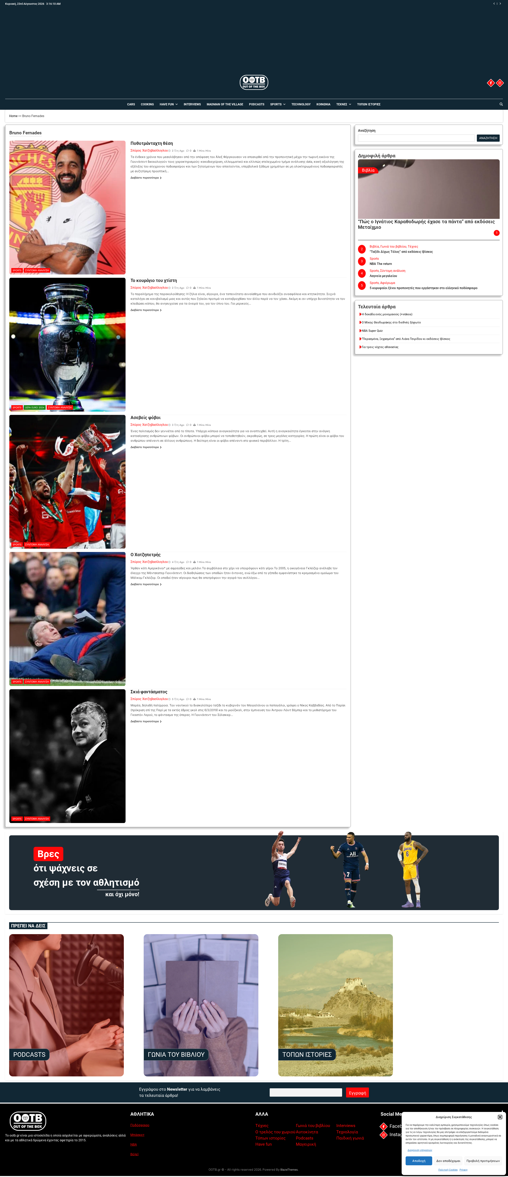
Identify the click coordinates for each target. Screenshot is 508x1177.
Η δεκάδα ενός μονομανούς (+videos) (387, 314)
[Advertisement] (254, 44)
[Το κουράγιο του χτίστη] (67, 302)
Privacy (464, 1169)
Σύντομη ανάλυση (37, 270)
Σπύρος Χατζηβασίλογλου (149, 150)
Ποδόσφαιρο (139, 1125)
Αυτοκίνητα (307, 1132)
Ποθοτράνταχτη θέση (152, 143)
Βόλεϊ (134, 1154)
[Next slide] (500, 3)
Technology (301, 104)
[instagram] (500, 83)
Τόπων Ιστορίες (369, 104)
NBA (133, 1144)
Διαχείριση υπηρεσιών (420, 1150)
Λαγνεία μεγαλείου (383, 276)
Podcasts (256, 104)
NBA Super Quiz (372, 331)
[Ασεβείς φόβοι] (67, 439)
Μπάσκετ (137, 1135)
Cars (131, 104)
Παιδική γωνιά (350, 1138)
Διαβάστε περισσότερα (145, 178)
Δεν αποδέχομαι (448, 1161)
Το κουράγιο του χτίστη (154, 280)
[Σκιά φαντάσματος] (67, 714)
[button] (500, 1117)
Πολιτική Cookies (448, 1169)
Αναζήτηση (366, 130)
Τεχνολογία (347, 1132)
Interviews (192, 104)
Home (13, 116)
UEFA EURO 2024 (34, 407)
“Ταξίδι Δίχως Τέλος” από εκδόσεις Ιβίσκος (401, 252)
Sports (276, 104)
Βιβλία (368, 170)
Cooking (147, 104)
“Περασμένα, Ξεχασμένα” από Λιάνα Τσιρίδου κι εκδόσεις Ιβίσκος (398, 3)
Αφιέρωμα (387, 283)
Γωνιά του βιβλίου (393, 246)
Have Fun (167, 104)
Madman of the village (225, 104)
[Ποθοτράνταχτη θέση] (67, 165)
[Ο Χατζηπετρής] (67, 577)
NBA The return (381, 264)
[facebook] (491, 83)
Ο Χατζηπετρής (146, 554)
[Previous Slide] (494, 3)
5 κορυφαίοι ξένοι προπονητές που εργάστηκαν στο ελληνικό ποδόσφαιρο (423, 288)
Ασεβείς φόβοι (146, 417)
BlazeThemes (289, 1169)
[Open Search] (501, 104)
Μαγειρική (306, 1144)
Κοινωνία (323, 104)
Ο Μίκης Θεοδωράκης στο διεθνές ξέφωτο (391, 322)
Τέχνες (341, 104)
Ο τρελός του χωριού (275, 1132)
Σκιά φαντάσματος (149, 691)
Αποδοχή (418, 1161)
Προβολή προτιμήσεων (483, 1161)
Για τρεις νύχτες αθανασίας (380, 347)
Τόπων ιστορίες (270, 1138)
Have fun (263, 1144)
